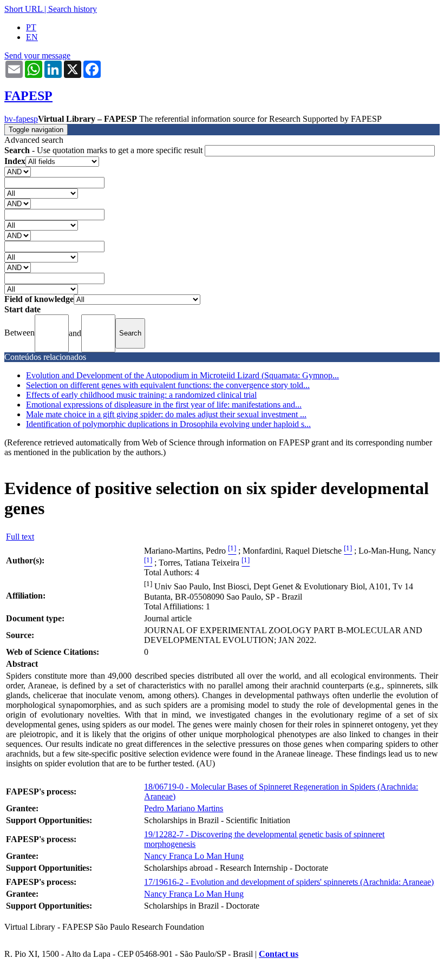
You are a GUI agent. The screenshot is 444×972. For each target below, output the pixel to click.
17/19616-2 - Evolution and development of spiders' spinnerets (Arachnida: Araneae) (289, 881)
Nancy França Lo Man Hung (194, 856)
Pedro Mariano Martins (183, 808)
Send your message (37, 55)
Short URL (23, 9)
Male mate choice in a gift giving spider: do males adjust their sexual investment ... (166, 414)
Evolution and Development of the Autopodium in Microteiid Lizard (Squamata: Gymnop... (182, 375)
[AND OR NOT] (17, 171)
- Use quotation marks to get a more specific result (104, 150)
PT (31, 27)
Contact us (278, 953)
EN (32, 37)
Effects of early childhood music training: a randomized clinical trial (141, 394)
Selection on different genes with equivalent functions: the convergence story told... (168, 385)
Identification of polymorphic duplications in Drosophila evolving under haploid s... (168, 424)
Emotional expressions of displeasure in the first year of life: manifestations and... (164, 404)
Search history (72, 9)
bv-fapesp (21, 118)
